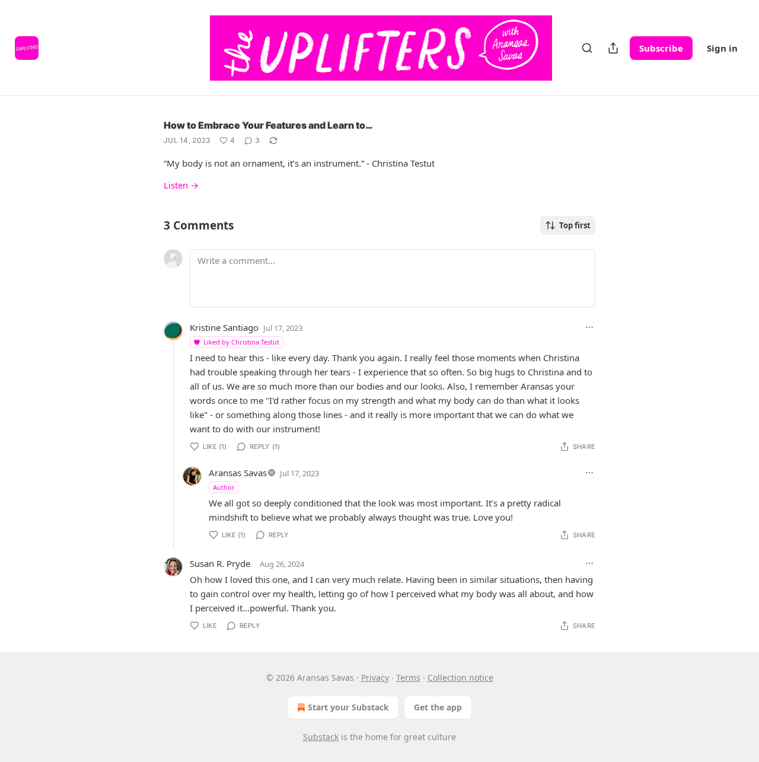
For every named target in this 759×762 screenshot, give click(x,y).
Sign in (722, 48)
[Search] (587, 48)
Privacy (375, 677)
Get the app (438, 707)
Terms (408, 677)
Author (224, 487)
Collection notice (460, 677)
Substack (321, 736)
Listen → (181, 185)
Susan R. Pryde (220, 563)
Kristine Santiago (224, 327)
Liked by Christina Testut (241, 341)
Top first (575, 225)
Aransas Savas (238, 473)
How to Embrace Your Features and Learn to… (268, 125)
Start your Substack (348, 707)
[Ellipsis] (589, 327)
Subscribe (661, 48)
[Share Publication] (613, 48)
